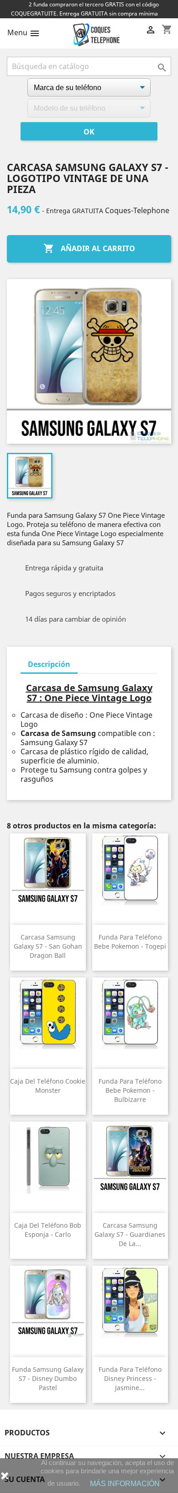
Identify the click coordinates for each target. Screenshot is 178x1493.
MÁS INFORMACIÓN (125, 1484)
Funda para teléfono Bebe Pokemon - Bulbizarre (130, 1090)
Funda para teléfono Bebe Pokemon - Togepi (130, 942)
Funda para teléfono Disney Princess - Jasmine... (130, 1378)
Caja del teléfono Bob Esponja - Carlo (47, 1230)
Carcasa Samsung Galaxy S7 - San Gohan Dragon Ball (48, 946)
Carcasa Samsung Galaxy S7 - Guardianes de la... (129, 1234)
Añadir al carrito (89, 248)
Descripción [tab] (49, 664)
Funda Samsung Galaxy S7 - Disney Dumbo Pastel (48, 1378)
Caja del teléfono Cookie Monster (47, 1086)
